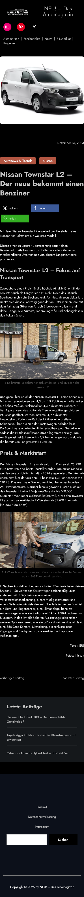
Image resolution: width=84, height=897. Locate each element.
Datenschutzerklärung (42, 816)
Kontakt (42, 807)
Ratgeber (9, 43)
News (48, 38)
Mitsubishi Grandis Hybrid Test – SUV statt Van (38, 753)
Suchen (63, 839)
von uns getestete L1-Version (33, 442)
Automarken (11, 38)
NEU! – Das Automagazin (58, 11)
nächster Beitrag (73, 678)
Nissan (48, 160)
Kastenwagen (41, 590)
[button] (15, 208)
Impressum (42, 826)
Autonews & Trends (18, 160)
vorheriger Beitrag (12, 678)
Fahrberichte (32, 38)
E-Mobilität (64, 38)
